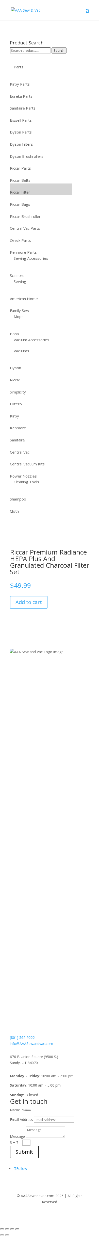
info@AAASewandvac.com (31, 1043)
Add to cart (28, 602)
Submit (24, 1151)
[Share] (12, 1229)
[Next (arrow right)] (7, 1235)
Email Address (21, 1119)
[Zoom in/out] (2, 1229)
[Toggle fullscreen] (7, 1229)
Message (17, 1136)
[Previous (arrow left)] (2, 1235)
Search (59, 50)
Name (15, 1110)
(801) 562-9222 (22, 1037)
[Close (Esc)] (17, 1229)
